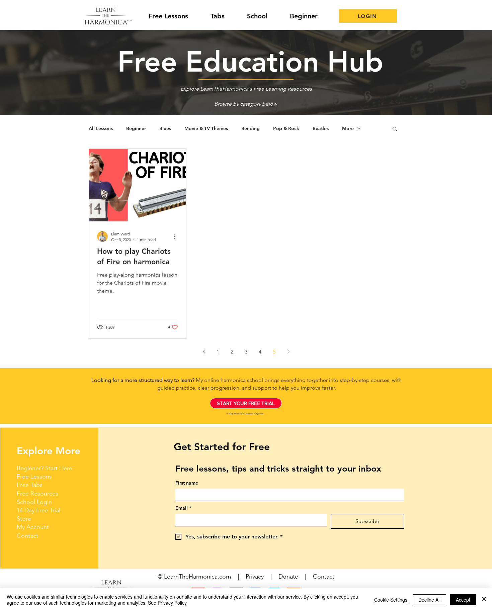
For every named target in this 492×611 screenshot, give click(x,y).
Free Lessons (34, 476)
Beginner (136, 128)
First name (186, 483)
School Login (34, 502)
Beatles (321, 128)
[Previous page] (204, 351)
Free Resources (37, 493)
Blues (165, 128)
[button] (395, 129)
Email (183, 508)
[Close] (484, 600)
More (348, 128)
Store (24, 518)
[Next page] (288, 351)
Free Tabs (30, 485)
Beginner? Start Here (44, 468)
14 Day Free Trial (38, 510)
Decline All (429, 599)
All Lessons (101, 128)
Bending (250, 128)
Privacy (255, 576)
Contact (27, 535)
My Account (33, 527)
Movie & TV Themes (206, 128)
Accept (463, 599)
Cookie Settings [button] (390, 599)
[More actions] (177, 236)
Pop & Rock (286, 128)
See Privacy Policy (167, 602)
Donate (288, 576)
